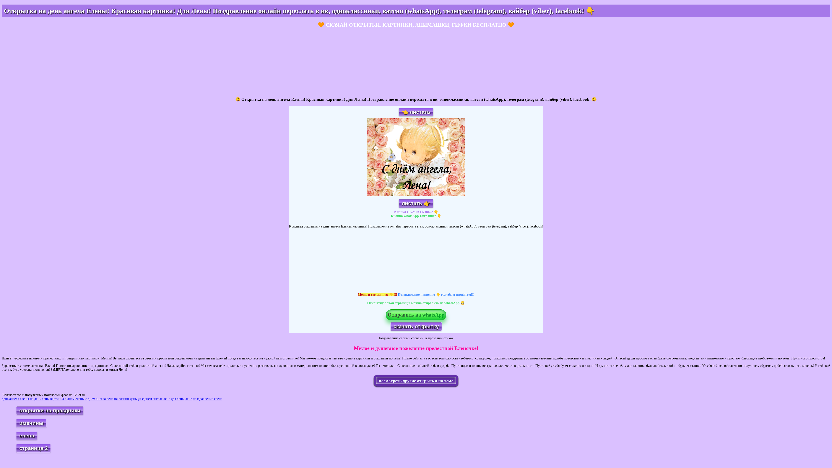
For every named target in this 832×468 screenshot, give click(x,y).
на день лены (39, 399)
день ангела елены (15, 399)
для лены (177, 399)
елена (26, 436)
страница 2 (33, 448)
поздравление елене (207, 399)
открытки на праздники (49, 410)
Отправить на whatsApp (416, 315)
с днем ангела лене (99, 399)
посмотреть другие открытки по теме (416, 380)
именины (31, 423)
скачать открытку (416, 326)
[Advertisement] (132, 62)
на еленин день (125, 399)
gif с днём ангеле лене (154, 399)
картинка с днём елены (67, 399)
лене (188, 399)
